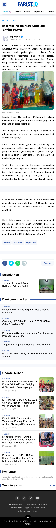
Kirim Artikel (39, 507)
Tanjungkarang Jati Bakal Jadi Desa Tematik (26, 344)
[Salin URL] (24, 263)
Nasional (18, 242)
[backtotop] (28, 518)
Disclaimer (32, 504)
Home (5, 20)
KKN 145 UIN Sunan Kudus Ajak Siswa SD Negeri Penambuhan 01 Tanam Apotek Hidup (19, 402)
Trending (6, 11)
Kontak (42, 504)
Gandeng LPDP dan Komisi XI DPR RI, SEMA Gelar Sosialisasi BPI (26, 323)
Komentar (47, 263)
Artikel (51, 11)
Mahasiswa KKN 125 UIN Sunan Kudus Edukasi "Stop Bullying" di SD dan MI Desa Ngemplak (19, 384)
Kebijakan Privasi (17, 504)
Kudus (7, 242)
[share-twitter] (11, 263)
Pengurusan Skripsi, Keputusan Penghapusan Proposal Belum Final (27, 334)
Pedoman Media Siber (27, 511)
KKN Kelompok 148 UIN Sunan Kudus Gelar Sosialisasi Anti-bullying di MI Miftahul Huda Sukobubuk (18, 458)
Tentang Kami (15, 507)
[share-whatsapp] (17, 263)
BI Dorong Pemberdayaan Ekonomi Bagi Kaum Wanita (27, 355)
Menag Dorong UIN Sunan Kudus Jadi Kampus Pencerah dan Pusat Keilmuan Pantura (18, 439)
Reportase (39, 11)
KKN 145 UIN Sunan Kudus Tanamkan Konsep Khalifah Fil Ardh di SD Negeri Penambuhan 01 (19, 421)
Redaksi (28, 507)
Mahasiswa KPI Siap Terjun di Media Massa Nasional (25, 311)
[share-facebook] (4, 263)
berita (18, 11)
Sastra (27, 11)
